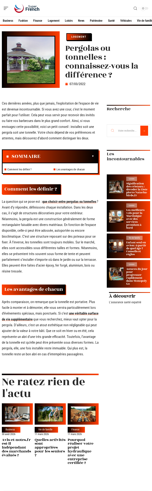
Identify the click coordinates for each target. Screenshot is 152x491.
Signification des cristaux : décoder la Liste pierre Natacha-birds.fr (136, 189)
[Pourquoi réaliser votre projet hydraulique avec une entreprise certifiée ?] (83, 413)
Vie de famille (45, 429)
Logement (78, 36)
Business (10, 429)
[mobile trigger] (7, 8)
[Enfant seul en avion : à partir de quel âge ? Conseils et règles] (116, 245)
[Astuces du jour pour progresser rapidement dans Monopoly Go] (116, 273)
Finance (75, 429)
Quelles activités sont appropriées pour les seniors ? (50, 447)
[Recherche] (135, 8)
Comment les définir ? (19, 169)
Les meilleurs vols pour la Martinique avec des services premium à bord (135, 219)
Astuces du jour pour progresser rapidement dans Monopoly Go (137, 276)
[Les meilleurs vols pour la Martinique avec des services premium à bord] (116, 216)
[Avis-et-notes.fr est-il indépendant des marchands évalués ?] (17, 413)
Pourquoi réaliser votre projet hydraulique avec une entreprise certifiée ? (80, 451)
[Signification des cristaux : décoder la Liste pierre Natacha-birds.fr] (116, 187)
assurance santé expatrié (126, 302)
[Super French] (26, 8)
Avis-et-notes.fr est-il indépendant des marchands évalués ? (16, 447)
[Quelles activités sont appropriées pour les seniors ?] (50, 413)
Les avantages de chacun (71, 169)
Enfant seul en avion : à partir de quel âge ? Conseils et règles (136, 248)
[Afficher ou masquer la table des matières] (67, 156)
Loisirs (131, 179)
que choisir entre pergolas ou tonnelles (69, 201)
